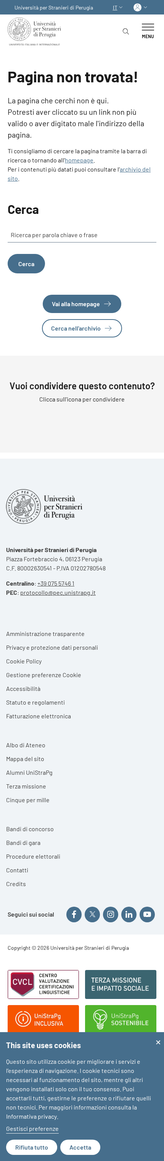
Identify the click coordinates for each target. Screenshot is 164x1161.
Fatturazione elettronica (38, 715)
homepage (79, 160)
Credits (16, 883)
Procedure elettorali (33, 856)
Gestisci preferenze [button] (32, 1128)
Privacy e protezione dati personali (52, 647)
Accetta (80, 1147)
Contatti (17, 870)
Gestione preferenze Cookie (43, 674)
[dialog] (82, 1096)
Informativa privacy (31, 1116)
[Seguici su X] (92, 914)
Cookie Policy (24, 661)
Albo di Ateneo (25, 744)
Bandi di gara (23, 842)
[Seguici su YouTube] (147, 914)
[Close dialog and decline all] (158, 1037)
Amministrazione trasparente (45, 633)
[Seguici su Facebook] (74, 914)
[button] (118, 7)
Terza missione (26, 786)
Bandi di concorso (30, 828)
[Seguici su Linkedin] (129, 914)
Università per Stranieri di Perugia (53, 7)
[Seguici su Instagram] (110, 914)
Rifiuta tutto (31, 1147)
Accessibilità (23, 688)
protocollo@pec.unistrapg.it (58, 592)
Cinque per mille (28, 799)
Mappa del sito (25, 758)
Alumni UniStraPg (29, 772)
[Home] (36, 31)
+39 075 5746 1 (55, 583)
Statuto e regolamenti (35, 702)
